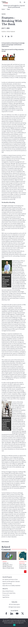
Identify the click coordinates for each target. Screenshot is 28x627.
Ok (14, 625)
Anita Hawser (11, 31)
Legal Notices (5, 597)
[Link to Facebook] (6, 613)
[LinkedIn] (9, 36)
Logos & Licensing (7, 583)
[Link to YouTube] (17, 613)
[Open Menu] (24, 2)
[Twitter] (3, 36)
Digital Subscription (15, 607)
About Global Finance (7, 591)
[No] (26, 622)
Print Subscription (15, 604)
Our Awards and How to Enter (10, 579)
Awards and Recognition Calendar (11, 581)
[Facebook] (6, 36)
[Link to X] (22, 613)
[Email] (12, 36)
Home (3, 9)
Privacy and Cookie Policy (8, 593)
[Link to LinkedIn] (11, 613)
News (8, 9)
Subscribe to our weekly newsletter (11, 585)
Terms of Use (5, 595)
